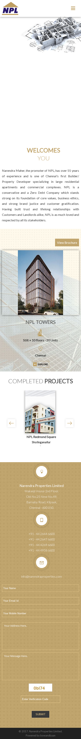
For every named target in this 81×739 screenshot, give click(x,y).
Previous (11, 423)
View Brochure (67, 242)
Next (69, 423)
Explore (41, 364)
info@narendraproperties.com (41, 576)
